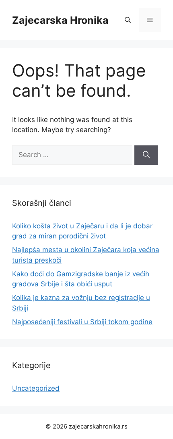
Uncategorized (36, 388)
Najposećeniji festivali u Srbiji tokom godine (82, 322)
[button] (128, 20)
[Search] (146, 155)
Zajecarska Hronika (60, 20)
